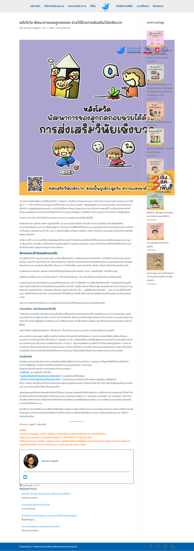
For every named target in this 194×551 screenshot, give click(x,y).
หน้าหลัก (35, 6)
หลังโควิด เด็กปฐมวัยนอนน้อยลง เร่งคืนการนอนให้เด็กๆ (46, 493)
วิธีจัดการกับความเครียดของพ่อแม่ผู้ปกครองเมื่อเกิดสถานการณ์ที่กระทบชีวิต (159, 54)
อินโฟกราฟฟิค (124, 6)
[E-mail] (25, 477)
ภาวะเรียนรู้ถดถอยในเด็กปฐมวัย (36, 504)
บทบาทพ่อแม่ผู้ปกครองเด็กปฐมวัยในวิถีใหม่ (41, 526)
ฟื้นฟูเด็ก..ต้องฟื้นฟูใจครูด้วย (159, 122)
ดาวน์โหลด (143, 6)
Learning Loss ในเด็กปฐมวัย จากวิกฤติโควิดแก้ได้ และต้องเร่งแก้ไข (160, 277)
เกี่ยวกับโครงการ (54, 6)
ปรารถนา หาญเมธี (31, 28)
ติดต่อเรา (158, 6)
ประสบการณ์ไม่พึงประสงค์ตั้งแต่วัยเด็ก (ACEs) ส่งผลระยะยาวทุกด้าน (159, 182)
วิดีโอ (93, 6)
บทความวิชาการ (77, 6)
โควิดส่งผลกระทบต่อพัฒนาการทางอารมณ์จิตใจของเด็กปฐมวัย (49, 515)
